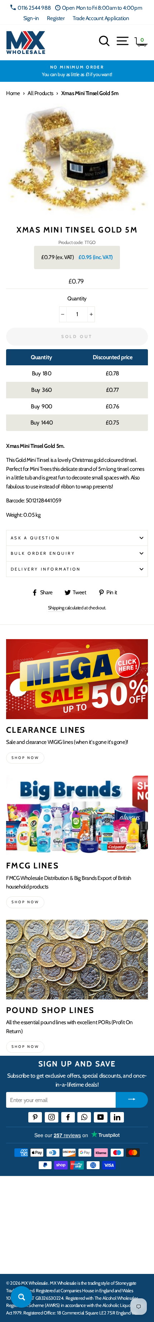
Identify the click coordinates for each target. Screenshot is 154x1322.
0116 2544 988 (34, 7)
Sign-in (31, 18)
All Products (40, 93)
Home (13, 93)
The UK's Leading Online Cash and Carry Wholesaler (71, 1190)
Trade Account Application (101, 18)
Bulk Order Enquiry (43, 553)
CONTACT (19, 1260)
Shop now (25, 757)
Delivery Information (46, 569)
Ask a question (35, 537)
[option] (77, 71)
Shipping (56, 607)
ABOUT (15, 1238)
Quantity (77, 298)
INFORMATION (26, 1216)
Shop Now (25, 1046)
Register (55, 18)
